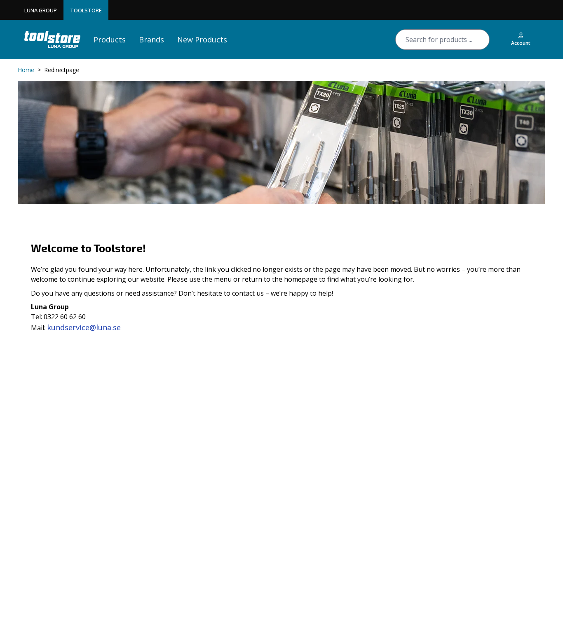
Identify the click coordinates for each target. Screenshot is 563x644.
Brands (151, 39)
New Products (202, 39)
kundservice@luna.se (84, 327)
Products (110, 39)
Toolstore (86, 10)
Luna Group (40, 10)
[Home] (52, 39)
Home (26, 70)
